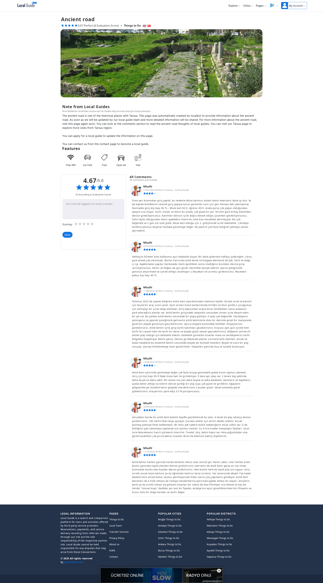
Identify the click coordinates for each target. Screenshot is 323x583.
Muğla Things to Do (169, 519)
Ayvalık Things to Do (218, 550)
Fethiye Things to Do (218, 519)
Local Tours (115, 525)
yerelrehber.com (73, 562)
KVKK (112, 550)
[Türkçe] (149, 25)
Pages (260, 5)
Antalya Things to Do (170, 525)
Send (67, 234)
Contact (113, 556)
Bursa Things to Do (169, 550)
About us (114, 544)
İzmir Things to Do (168, 538)
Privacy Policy (116, 538)
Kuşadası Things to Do (219, 544)
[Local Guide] (26, 5)
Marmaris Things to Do (220, 525)
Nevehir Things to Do (170, 556)
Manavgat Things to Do (220, 538)
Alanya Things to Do (218, 531)
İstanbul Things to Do (170, 531)
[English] (144, 25)
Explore (233, 5)
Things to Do (132, 25)
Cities (246, 5)
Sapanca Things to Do (219, 556)
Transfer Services (119, 531)
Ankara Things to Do (169, 544)
